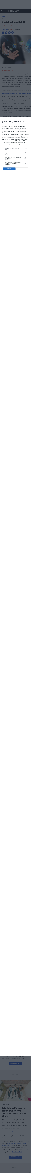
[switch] (25, 152)
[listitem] (15, 149)
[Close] (28, 120)
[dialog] (15, 586)
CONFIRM (9, 168)
